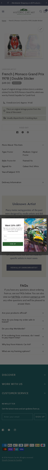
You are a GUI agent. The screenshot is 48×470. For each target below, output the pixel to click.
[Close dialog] (44, 220)
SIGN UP (13, 244)
